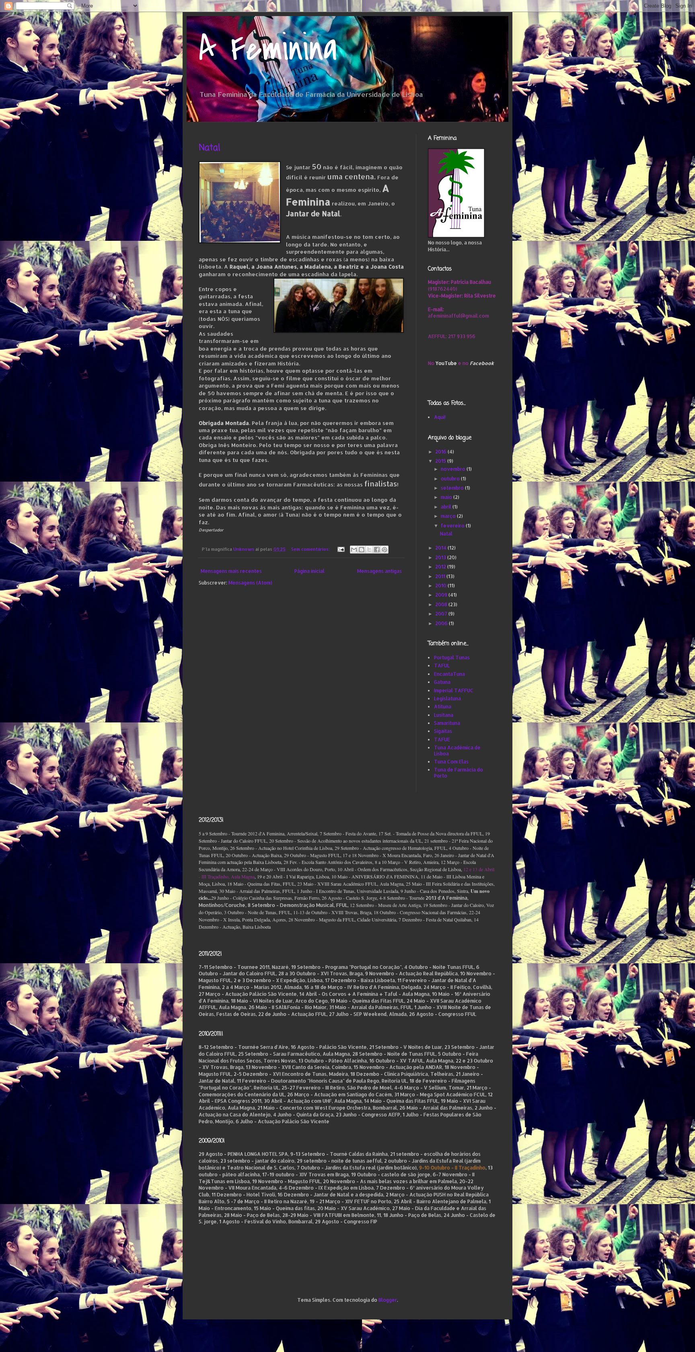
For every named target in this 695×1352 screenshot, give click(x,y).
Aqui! (440, 417)
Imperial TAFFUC (453, 690)
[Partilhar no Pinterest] (384, 550)
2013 (441, 557)
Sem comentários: (311, 549)
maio (447, 497)
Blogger (387, 1300)
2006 (442, 623)
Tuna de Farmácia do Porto (458, 772)
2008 (441, 604)
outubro (451, 479)
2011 (440, 576)
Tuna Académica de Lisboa (457, 750)
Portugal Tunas (452, 657)
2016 (441, 452)
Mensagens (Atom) (250, 583)
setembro (453, 488)
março (449, 516)
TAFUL (442, 666)
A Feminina (268, 49)
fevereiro (453, 526)
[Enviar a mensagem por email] (354, 550)
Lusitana (443, 715)
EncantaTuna (449, 674)
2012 (441, 567)
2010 (441, 586)
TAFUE (442, 740)
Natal (209, 148)
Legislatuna (447, 698)
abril (446, 507)
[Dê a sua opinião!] (362, 550)
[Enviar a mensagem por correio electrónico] (340, 549)
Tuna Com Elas (451, 762)
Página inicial (309, 571)
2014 (441, 548)
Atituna (442, 707)
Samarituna (447, 723)
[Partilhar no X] (369, 550)
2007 (441, 614)
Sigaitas (443, 731)
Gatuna (442, 682)
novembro (454, 469)
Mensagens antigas (379, 571)
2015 (441, 461)
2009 (441, 595)
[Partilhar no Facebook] (377, 550)
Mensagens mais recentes (231, 571)
